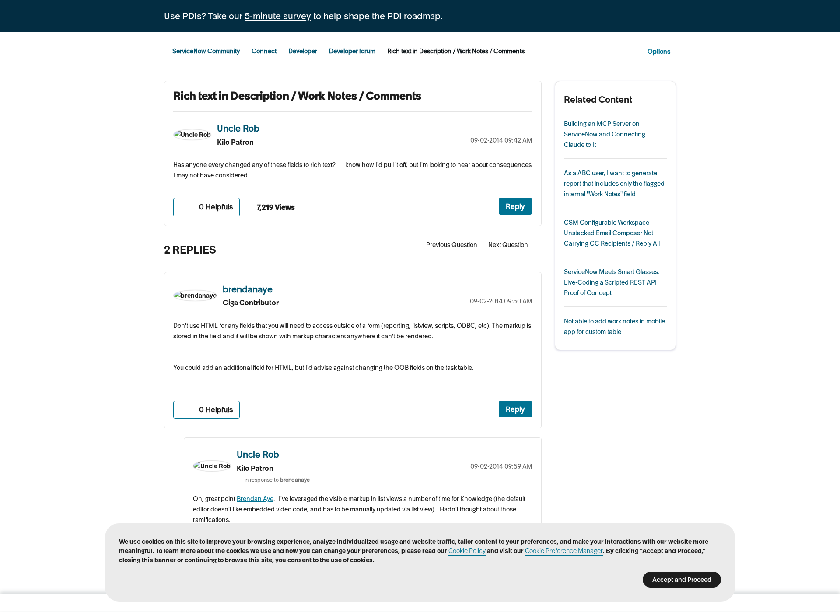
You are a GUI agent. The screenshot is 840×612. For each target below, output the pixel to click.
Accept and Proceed (681, 580)
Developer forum (352, 51)
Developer (302, 51)
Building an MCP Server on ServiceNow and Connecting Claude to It (604, 134)
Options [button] (659, 52)
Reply (515, 206)
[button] (183, 207)
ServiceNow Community (206, 51)
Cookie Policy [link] (467, 551)
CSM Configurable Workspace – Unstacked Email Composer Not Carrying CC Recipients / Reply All (612, 233)
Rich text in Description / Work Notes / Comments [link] (456, 51)
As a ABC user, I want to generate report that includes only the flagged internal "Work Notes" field (614, 183)
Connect (264, 51)
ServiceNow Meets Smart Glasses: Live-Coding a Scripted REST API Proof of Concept (612, 282)
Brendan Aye (255, 499)
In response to (277, 479)
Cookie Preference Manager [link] (564, 551)
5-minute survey (278, 16)
